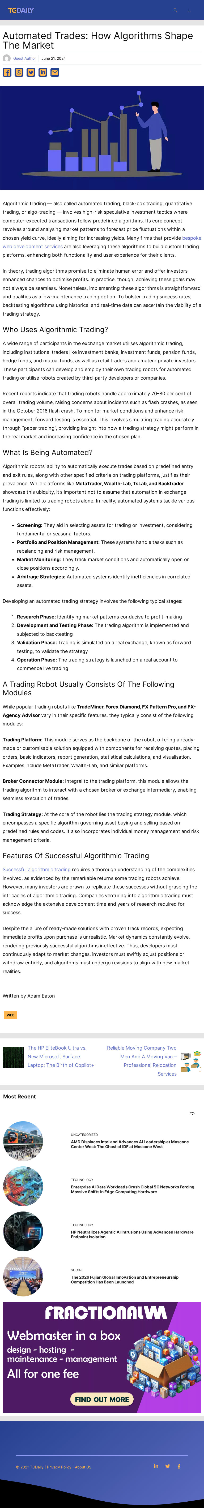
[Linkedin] (156, 1466)
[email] (54, 72)
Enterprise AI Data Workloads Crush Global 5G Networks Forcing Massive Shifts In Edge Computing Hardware (132, 1189)
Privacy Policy (59, 1467)
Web (11, 1015)
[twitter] (31, 72)
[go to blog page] (192, 1113)
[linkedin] (43, 72)
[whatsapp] (19, 72)
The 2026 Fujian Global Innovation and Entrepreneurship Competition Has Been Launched (124, 1279)
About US (83, 1467)
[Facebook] (179, 1466)
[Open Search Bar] (175, 10)
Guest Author (24, 58)
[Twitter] (167, 1466)
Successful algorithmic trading (37, 869)
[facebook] (7, 72)
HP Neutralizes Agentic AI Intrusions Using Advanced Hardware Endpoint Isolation (132, 1234)
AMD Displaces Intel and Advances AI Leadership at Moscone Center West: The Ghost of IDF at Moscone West (130, 1144)
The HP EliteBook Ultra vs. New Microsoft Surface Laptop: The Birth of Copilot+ (61, 1056)
